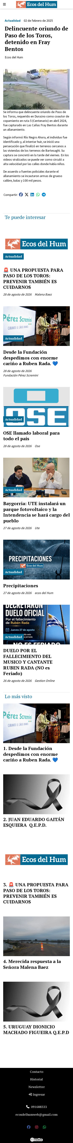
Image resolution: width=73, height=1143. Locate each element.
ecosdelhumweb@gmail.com (36, 1114)
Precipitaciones (20, 586)
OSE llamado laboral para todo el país (31, 435)
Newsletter (37, 1087)
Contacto (36, 1071)
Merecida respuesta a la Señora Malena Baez (32, 964)
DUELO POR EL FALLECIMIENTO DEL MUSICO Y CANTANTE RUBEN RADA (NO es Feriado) (27, 661)
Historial (36, 1079)
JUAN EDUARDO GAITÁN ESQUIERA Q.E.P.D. (33, 822)
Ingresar (38, 1094)
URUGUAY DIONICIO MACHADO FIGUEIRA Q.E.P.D (36, 1029)
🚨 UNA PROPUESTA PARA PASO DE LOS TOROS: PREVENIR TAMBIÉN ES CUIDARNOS (33, 278)
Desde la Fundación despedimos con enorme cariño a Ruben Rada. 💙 (30, 357)
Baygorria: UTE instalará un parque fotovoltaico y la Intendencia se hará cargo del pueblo (36, 511)
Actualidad (13, 21)
